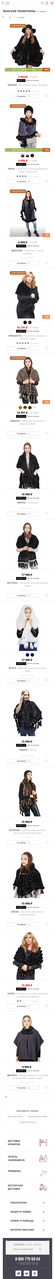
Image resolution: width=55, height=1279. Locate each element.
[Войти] (47, 3)
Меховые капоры (28, 1122)
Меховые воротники (37, 1116)
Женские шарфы (15, 1116)
